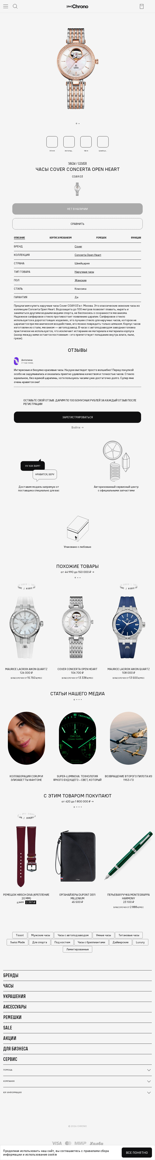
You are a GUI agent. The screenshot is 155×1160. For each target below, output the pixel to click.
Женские (81, 280)
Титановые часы (128, 935)
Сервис (10, 1059)
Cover (78, 246)
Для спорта (39, 942)
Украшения (14, 996)
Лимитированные (77, 949)
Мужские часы (40, 935)
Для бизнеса (15, 1049)
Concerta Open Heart (88, 255)
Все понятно (137, 1153)
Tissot (20, 935)
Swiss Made (17, 942)
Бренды (10, 975)
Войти (75, 427)
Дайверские (121, 942)
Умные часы (103, 935)
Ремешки (12, 1017)
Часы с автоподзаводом (73, 935)
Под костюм (62, 942)
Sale (7, 1028)
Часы (8, 986)
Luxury (140, 942)
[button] (75, 577)
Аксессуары (14, 1007)
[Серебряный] (77, 189)
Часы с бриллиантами (91, 942)
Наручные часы (84, 272)
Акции (9, 1038)
